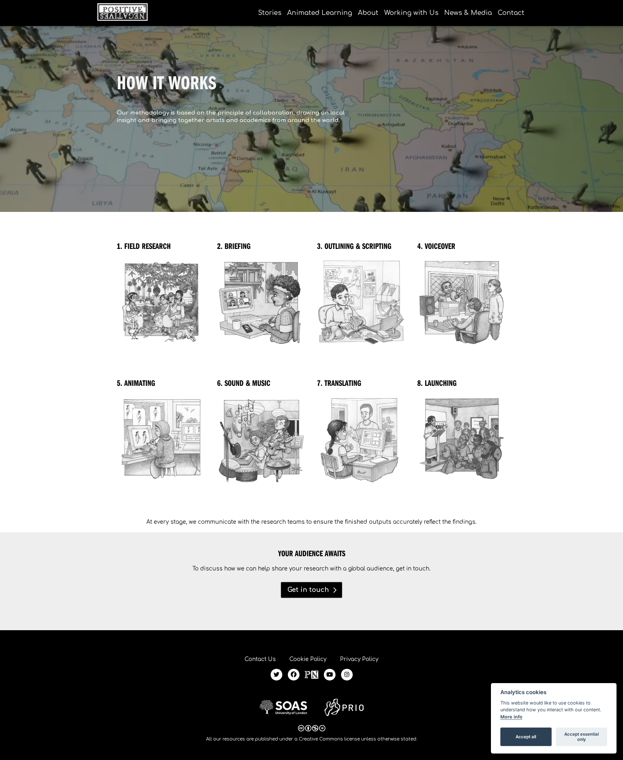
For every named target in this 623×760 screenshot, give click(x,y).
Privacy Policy (359, 659)
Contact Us (260, 659)
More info (511, 716)
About (368, 13)
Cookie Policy (307, 659)
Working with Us (411, 13)
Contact (511, 13)
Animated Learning (319, 13)
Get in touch (308, 590)
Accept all (526, 736)
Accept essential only (581, 736)
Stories (269, 13)
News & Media (468, 13)
